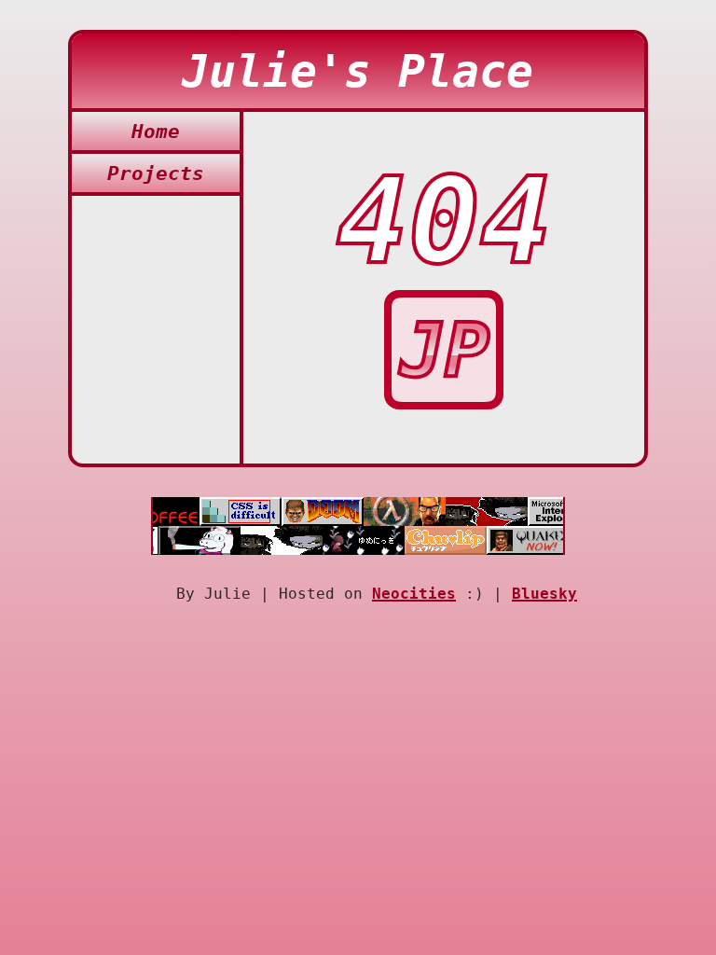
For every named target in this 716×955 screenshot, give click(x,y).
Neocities (414, 593)
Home (155, 131)
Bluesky (544, 593)
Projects (155, 173)
